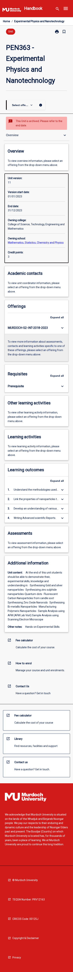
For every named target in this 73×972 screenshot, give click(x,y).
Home (6, 21)
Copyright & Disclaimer (25, 938)
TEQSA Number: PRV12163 (28, 899)
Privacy (16, 957)
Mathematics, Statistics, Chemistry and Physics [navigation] (36, 242)
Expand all (57, 317)
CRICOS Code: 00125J (25, 918)
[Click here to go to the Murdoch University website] (11, 10)
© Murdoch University (25, 880)
